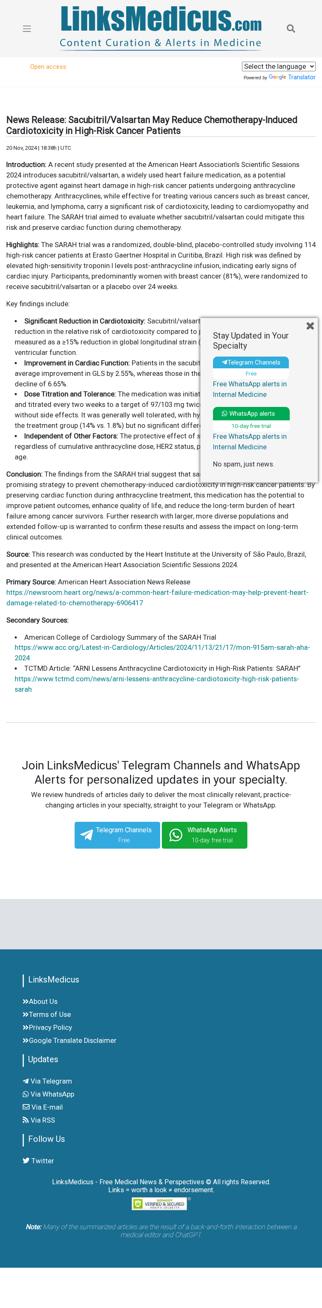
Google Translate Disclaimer (73, 1041)
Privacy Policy (50, 1028)
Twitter (42, 1161)
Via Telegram (50, 1081)
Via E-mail (46, 1107)
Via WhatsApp (51, 1094)
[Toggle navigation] (291, 28)
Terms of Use (50, 1015)
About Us (43, 1002)
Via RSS (42, 1120)
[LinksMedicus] (161, 28)
